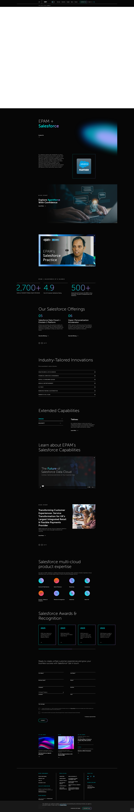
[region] (67, 806)
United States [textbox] (43, 692)
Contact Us (41, 135)
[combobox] (51, 692)
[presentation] (39, 343)
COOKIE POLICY (63, 785)
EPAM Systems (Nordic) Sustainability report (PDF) (73, 789)
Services (42, 5)
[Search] (94, 2)
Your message (42, 704)
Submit (43, 720)
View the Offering (43, 335)
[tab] (51, 419)
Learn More (41, 206)
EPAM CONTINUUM (42, 776)
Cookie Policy (63, 805)
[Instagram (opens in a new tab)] (94, 776)
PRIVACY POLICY (63, 780)
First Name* (41, 673)
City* (71, 694)
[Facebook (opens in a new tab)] (91, 776)
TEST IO (40, 780)
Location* (41, 694)
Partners (45, 5)
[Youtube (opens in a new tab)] (88, 779)
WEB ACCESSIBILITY (72, 776)
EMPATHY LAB (41, 778)
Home (39, 5)
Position (72, 687)
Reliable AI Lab (42, 782)
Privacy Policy (73, 708)
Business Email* (42, 680)
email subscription (91, 787)
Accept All (87, 808)
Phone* (71, 680)
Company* (41, 687)
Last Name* (72, 673)
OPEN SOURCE (63, 778)
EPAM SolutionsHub (42, 791)
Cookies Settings (75, 808)
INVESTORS (62, 776)
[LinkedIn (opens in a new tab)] (88, 776)
